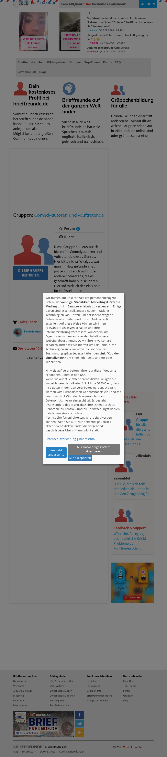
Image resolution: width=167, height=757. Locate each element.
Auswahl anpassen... (56, 452)
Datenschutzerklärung (61, 439)
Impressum (87, 439)
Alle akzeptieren (80, 458)
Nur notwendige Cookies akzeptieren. (94, 449)
